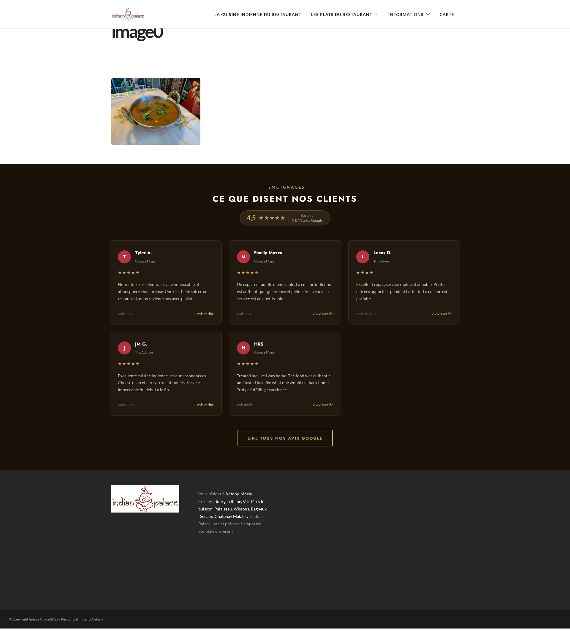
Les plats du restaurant (341, 14)
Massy (246, 493)
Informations (406, 14)
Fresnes (205, 501)
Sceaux (206, 516)
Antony (232, 493)
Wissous (241, 508)
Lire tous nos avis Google (285, 438)
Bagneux (259, 508)
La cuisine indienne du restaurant (257, 14)
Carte (447, 14)
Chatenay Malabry (231, 516)
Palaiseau (223, 508)
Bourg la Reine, (228, 501)
